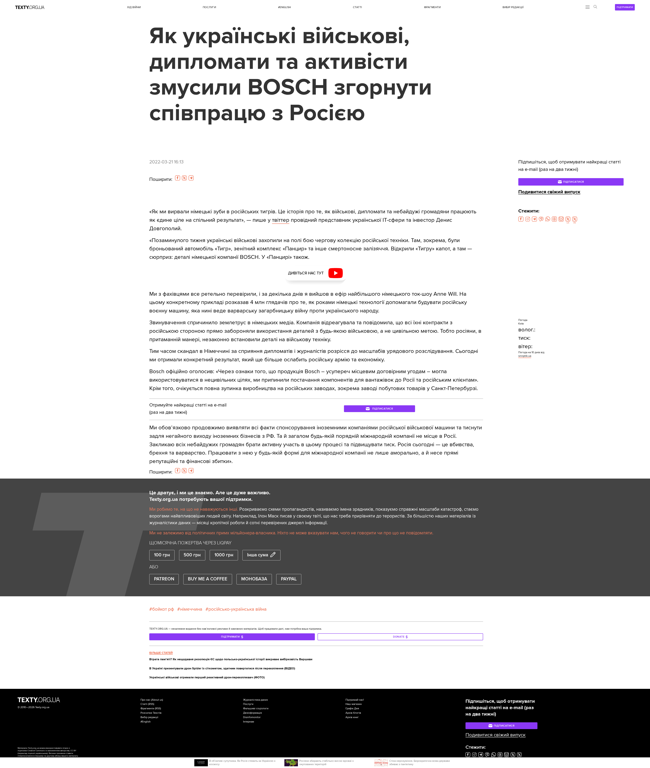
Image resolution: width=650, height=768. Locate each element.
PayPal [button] (289, 579)
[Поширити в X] (184, 177)
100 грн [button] (162, 555)
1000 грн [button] (223, 555)
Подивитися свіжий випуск (549, 192)
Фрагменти (147, 708)
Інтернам (248, 721)
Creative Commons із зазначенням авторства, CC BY (51, 750)
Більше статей (161, 653)
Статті (143, 704)
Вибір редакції (149, 717)
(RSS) (151, 704)
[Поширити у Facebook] (177, 177)
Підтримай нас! (354, 700)
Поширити (160, 179)
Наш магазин (353, 704)
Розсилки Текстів (150, 713)
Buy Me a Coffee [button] (207, 579)
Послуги (248, 704)
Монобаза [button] (254, 579)
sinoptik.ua (524, 356)
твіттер (280, 220)
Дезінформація (252, 713)
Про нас (145, 700)
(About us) (157, 700)
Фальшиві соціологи (255, 708)
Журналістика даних (255, 700)
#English (145, 721)
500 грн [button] (192, 555)
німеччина (191, 609)
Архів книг (352, 717)
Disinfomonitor (252, 717)
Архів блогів (353, 713)
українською (41, 753)
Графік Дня (352, 708)
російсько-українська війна (237, 609)
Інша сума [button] (257, 555)
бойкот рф (163, 609)
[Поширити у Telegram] (191, 177)
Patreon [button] (164, 579)
